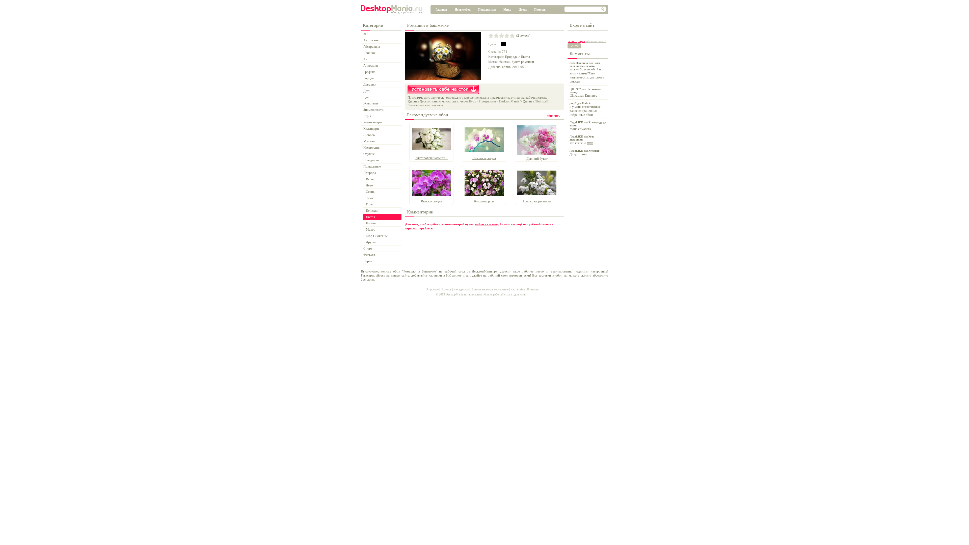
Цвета (523, 9)
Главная (441, 9)
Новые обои (463, 9)
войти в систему (487, 224)
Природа (511, 57)
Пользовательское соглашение (425, 105)
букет (516, 62)
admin (506, 67)
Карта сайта (517, 289)
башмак (504, 62)
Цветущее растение (537, 201)
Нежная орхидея (484, 158)
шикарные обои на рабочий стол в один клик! (498, 294)
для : (587, 72)
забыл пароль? (595, 41)
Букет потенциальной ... (431, 158)
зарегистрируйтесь (419, 228)
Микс (507, 9)
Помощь (540, 9)
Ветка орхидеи (431, 201)
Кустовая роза (484, 201)
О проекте (432, 289)
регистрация (576, 41)
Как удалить (461, 289)
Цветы (525, 57)
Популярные (487, 9)
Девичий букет (537, 158)
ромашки (527, 62)
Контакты (533, 289)
